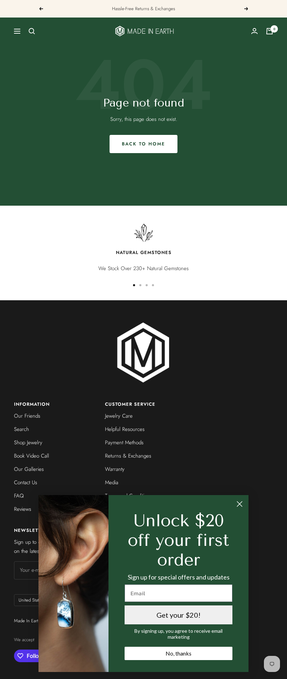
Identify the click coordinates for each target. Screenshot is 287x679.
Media (111, 482)
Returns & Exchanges (128, 456)
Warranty (115, 469)
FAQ (19, 496)
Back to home (143, 143)
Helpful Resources (125, 429)
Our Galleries (29, 469)
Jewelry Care (119, 416)
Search (21, 429)
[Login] (254, 31)
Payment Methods (124, 442)
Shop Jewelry (28, 442)
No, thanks (178, 653)
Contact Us (25, 482)
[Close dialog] (239, 504)
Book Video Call (31, 456)
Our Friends (27, 416)
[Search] (32, 31)
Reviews (22, 509)
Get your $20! (178, 615)
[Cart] (269, 31)
